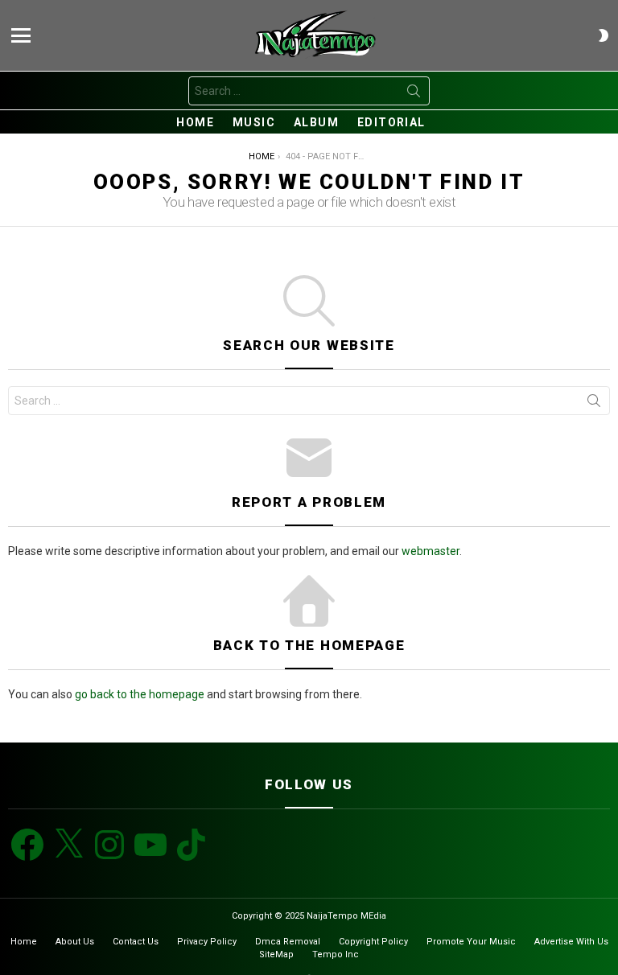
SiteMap (276, 954)
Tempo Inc (335, 954)
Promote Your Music (471, 941)
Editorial (391, 122)
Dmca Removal (287, 941)
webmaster (430, 551)
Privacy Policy (207, 941)
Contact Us (136, 941)
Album (316, 122)
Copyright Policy (373, 941)
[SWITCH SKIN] (603, 35)
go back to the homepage (139, 694)
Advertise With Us (571, 941)
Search (414, 94)
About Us (75, 941)
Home (195, 122)
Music (254, 122)
